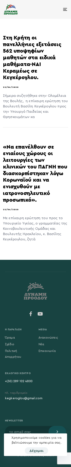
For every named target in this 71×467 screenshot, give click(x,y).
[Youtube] (40, 313)
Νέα (41, 344)
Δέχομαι (36, 450)
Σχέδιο (9, 344)
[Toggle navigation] (56, 9)
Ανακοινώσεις (48, 337)
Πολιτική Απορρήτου (13, 354)
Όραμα (10, 337)
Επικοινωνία (47, 351)
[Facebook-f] (30, 313)
